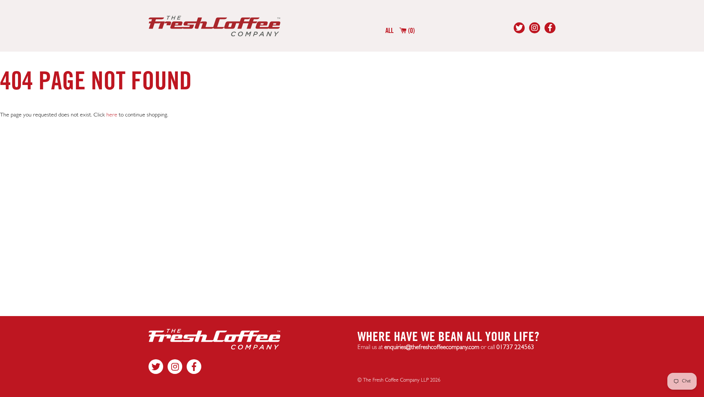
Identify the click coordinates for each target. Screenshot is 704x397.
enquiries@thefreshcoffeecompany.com (431, 347)
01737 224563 (515, 347)
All (389, 30)
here (111, 115)
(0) (411, 30)
